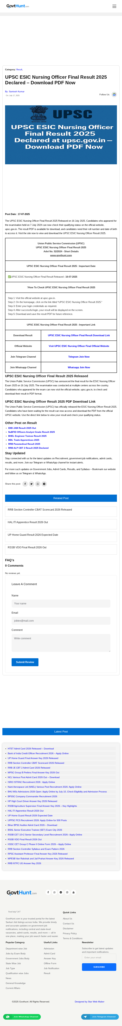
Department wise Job (16, 948)
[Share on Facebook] (25, 484)
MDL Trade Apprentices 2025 (23, 440)
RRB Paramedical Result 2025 (24, 444)
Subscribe (99, 967)
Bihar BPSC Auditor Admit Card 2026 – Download (32, 825)
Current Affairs (13, 988)
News (8, 978)
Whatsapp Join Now (79, 367)
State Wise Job (13, 963)
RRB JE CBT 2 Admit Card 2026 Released (29, 767)
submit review (25, 662)
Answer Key (50, 958)
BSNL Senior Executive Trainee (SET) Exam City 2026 (35, 830)
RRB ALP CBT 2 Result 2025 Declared (28, 448)
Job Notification (51, 968)
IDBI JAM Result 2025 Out (22, 428)
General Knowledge (16, 983)
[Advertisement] (61, 38)
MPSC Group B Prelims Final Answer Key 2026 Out (33, 772)
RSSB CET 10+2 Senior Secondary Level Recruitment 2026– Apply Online (45, 834)
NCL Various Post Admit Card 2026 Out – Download (34, 777)
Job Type (10, 968)
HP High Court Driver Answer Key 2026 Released (32, 801)
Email (15, 612)
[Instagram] (67, 892)
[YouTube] (73, 892)
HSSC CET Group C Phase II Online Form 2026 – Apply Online (39, 844)
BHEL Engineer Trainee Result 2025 (27, 436)
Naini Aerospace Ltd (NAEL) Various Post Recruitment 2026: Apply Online (44, 787)
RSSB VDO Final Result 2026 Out (27, 547)
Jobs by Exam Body (16, 953)
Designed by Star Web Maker (89, 1001)
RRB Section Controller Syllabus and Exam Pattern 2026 (36, 849)
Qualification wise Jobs (17, 973)
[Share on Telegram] (44, 484)
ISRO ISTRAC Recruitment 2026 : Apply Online (31, 782)
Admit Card (49, 953)
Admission (49, 948)
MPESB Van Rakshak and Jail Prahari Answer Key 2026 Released (41, 858)
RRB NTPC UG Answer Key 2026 (24, 863)
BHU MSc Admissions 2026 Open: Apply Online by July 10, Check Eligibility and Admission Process (57, 791)
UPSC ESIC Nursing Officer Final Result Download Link (79, 335)
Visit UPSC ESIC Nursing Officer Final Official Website (79, 346)
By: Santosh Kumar (14, 91)
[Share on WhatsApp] (38, 484)
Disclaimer (68, 928)
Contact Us (68, 923)
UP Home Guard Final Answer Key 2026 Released (33, 758)
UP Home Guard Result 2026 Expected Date (33, 534)
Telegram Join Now (79, 356)
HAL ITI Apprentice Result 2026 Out (28, 522)
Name (15, 595)
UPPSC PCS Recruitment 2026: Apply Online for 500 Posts (37, 820)
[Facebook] (48, 892)
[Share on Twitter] (31, 484)
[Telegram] (61, 892)
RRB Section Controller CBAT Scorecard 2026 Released (40, 509)
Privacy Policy (70, 933)
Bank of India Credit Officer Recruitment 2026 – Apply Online (38, 753)
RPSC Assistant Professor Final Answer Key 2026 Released (38, 853)
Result (19, 69)
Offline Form (50, 963)
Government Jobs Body (17, 958)
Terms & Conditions (72, 938)
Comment (17, 630)
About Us (67, 918)
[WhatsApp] (54, 892)
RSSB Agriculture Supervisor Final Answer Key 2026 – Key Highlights (42, 806)
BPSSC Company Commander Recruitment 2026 (32, 796)
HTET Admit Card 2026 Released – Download (31, 748)
